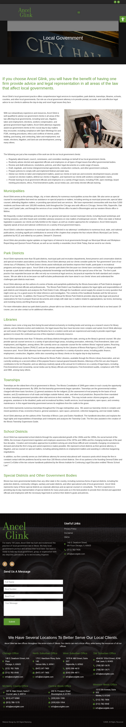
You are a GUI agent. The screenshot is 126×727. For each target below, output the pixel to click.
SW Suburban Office (104, 653)
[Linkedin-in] (118, 2)
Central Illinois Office (59, 686)
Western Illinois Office (105, 684)
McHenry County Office (15, 686)
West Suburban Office (75, 653)
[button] (123, 19)
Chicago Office (10, 653)
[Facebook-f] (115, 2)
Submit (12, 622)
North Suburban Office (45, 653)
